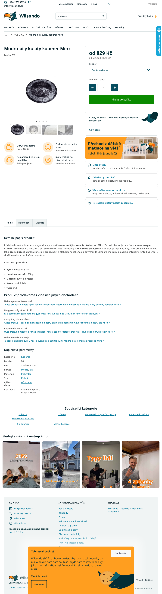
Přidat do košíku (120, 99)
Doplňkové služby (66, 529)
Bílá (30, 369)
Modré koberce (61, 423)
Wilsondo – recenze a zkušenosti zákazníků (124, 509)
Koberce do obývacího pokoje (99, 414)
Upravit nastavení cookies (20, 587)
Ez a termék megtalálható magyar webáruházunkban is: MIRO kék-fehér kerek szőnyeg (51, 313)
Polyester (25, 374)
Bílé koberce (21, 423)
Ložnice (60, 414)
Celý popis (93, 129)
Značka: (8, 55)
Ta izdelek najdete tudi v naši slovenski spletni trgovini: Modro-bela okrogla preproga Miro (53, 340)
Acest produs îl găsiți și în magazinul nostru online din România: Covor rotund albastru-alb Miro (56, 322)
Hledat (101, 16)
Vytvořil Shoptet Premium (138, 587)
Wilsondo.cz (18, 517)
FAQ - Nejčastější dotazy (70, 541)
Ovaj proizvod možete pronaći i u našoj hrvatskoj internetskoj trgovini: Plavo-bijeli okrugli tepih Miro (58, 331)
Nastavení (38, 584)
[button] (35, 121)
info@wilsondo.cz (21, 507)
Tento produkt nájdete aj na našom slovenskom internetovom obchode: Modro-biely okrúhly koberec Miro (61, 304)
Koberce (24, 356)
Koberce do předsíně (22, 418)
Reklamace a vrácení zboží (71, 520)
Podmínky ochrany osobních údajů (76, 537)
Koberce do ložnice (138, 414)
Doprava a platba (66, 524)
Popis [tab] (9, 222)
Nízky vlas (25, 382)
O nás (92, 3)
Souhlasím (119, 553)
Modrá (23, 369)
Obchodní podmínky (68, 533)
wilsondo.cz (18, 522)
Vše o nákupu (65, 3)
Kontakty (81, 3)
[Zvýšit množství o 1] (113, 87)
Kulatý (23, 378)
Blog (59, 546)
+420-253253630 (21, 512)
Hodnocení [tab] (23, 222)
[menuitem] (8, 27)
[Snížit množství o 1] (91, 87)
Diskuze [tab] (39, 222)
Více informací (38, 575)
